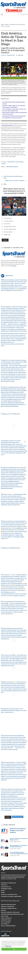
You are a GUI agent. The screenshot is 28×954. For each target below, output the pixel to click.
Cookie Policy (8, 946)
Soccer (6, 24)
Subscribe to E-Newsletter (8, 882)
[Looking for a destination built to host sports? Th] (14, 399)
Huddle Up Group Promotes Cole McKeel (14, 180)
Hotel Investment (6, 922)
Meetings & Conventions (7, 906)
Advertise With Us (6, 886)
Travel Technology (6, 918)
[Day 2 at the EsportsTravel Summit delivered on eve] (14, 614)
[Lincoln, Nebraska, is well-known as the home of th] (14, 319)
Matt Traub (20, 55)
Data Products (5, 923)
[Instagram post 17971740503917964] (14, 426)
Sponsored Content (6, 888)
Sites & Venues (19, 162)
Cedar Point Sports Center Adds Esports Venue (13, 177)
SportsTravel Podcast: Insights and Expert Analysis (18, 830)
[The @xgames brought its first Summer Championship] (14, 453)
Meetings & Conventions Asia (9, 908)
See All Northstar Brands (8, 925)
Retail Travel (4, 916)
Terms (2, 892)
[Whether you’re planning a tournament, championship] (14, 292)
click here (14, 265)
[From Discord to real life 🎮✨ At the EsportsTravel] (14, 667)
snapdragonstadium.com (8, 125)
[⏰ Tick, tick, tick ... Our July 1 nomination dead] (14, 587)
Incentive (3, 910)
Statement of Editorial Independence (11, 896)
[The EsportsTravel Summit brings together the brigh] (14, 748)
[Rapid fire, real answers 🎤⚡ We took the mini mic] (14, 694)
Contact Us (4, 884)
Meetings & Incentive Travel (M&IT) (10, 912)
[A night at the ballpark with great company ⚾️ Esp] (14, 641)
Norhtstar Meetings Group (8, 904)
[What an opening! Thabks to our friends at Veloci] (14, 775)
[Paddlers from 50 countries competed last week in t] (14, 372)
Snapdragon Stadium (12, 166)
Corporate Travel (6, 920)
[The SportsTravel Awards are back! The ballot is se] (14, 346)
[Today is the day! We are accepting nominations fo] (14, 533)
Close (14, 949)
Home (2, 24)
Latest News (10, 162)
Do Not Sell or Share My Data (9, 894)
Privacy (3, 890)
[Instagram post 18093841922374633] (14, 560)
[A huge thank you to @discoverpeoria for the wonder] (14, 721)
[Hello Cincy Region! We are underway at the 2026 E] (14, 801)
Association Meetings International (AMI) (12, 914)
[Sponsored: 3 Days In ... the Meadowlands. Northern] (14, 506)
